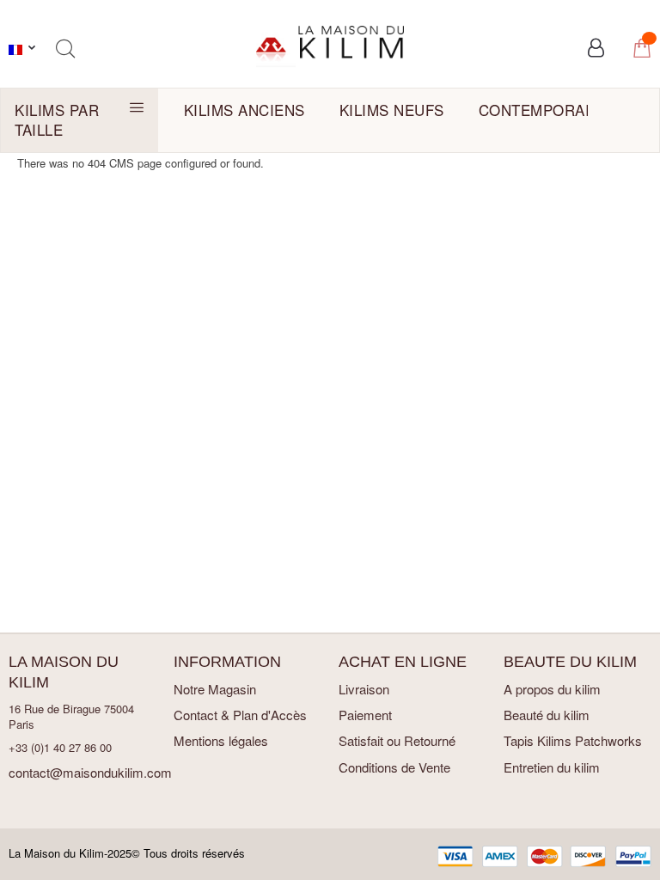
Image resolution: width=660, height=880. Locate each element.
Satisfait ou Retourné (397, 740)
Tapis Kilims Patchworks (573, 740)
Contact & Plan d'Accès (240, 715)
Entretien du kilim (552, 767)
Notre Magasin (215, 689)
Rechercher (65, 49)
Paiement (365, 715)
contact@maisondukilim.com (90, 772)
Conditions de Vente (394, 767)
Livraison (364, 689)
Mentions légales (221, 740)
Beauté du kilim (547, 715)
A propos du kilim (552, 689)
